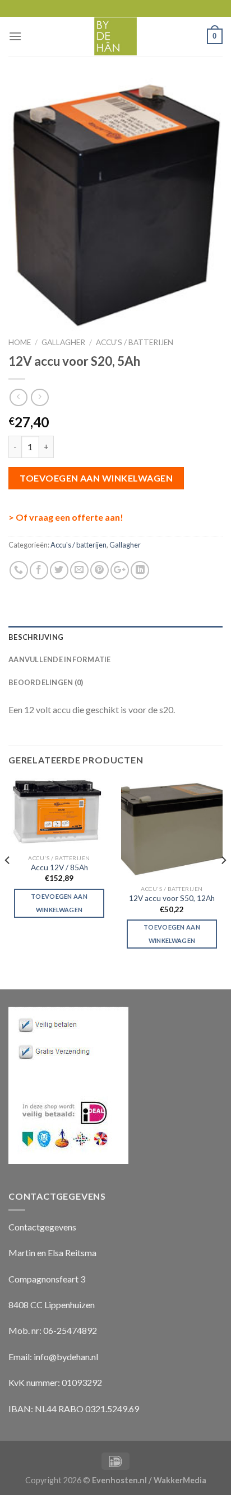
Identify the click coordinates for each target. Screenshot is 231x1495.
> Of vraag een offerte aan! (65, 517)
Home (19, 342)
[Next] (223, 882)
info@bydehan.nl (66, 1356)
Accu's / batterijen (134, 342)
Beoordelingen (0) (45, 682)
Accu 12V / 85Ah (59, 867)
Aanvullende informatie (59, 659)
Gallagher (63, 342)
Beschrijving (35, 637)
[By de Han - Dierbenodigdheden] (116, 36)
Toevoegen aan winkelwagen (96, 478)
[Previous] (7, 882)
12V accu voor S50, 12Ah (172, 898)
